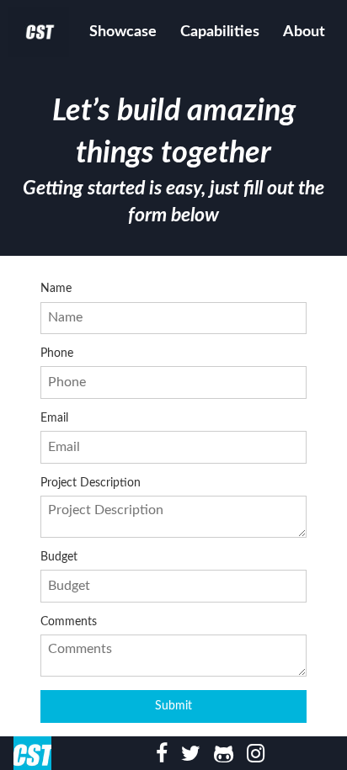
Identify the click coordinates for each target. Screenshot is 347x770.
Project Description (90, 483)
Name (56, 289)
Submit (173, 705)
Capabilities (219, 32)
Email (54, 418)
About (304, 32)
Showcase (123, 32)
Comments (68, 622)
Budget (58, 557)
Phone (56, 353)
